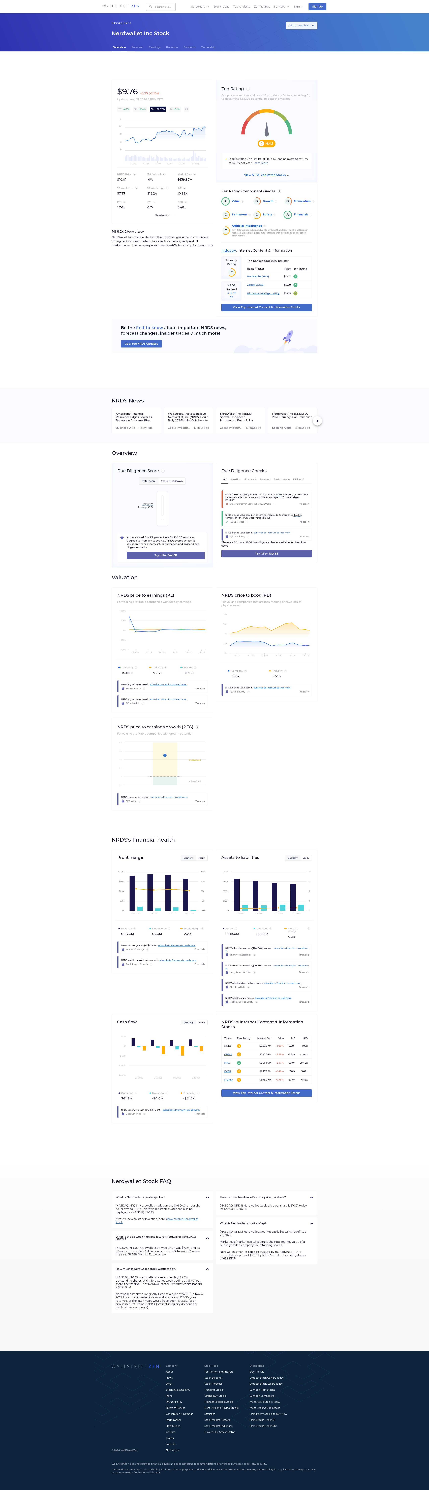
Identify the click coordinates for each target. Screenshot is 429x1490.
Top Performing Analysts (218, 1371)
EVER (227, 1071)
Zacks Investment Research (179, 427)
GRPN (228, 1054)
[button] (162, 1197)
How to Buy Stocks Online (219, 1432)
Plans (169, 1395)
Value (236, 201)
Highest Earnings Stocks (218, 1401)
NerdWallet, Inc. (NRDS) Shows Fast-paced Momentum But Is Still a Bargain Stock (236, 417)
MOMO (228, 1079)
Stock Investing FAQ (178, 1389)
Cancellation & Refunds (179, 1413)
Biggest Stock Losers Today (266, 1383)
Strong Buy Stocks (215, 1395)
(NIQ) (276, 293)
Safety (267, 214)
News (169, 1377)
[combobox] (161, 7)
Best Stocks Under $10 (263, 1426)
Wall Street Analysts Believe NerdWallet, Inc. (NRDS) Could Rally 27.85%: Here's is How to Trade (188, 417)
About (169, 1371)
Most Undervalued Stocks (265, 1407)
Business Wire (125, 427)
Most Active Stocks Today (265, 1401)
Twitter (170, 1438)
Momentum (302, 201)
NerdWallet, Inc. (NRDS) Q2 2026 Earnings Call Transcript (292, 415)
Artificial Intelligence (247, 225)
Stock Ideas (221, 6)
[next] (317, 421)
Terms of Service (175, 1407)
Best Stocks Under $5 (262, 1419)
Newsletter (172, 1450)
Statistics (209, 1413)
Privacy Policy (174, 1401)
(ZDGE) (259, 284)
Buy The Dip (257, 1371)
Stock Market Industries (218, 1426)
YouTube (171, 1444)
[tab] (119, 47)
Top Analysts (241, 6)
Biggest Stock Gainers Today (267, 1377)
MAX (227, 1062)
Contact (170, 1432)
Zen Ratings (262, 6)
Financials (301, 214)
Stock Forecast (213, 1383)
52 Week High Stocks (262, 1389)
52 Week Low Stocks (262, 1395)
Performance (173, 1419)
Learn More (260, 163)
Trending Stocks (213, 1389)
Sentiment (239, 214)
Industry (228, 250)
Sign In (298, 6)
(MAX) (265, 276)
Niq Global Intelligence (259, 293)
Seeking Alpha (282, 427)
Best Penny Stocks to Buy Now (268, 1413)
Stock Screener (213, 1377)
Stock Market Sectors (217, 1419)
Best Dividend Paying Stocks (221, 1407)
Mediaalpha (254, 276)
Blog (168, 1383)
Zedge (251, 284)
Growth (268, 201)
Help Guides (173, 1426)
